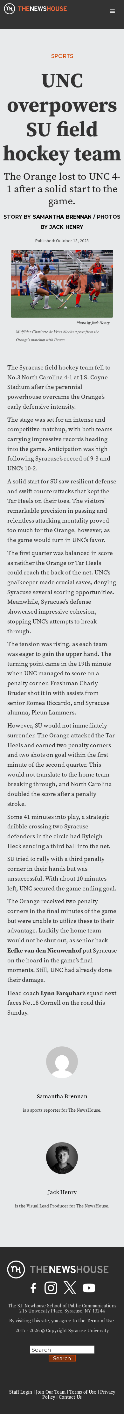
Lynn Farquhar (61, 993)
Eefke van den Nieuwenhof (44, 950)
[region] (62, 1360)
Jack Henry (66, 227)
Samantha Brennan (62, 217)
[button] (112, 11)
